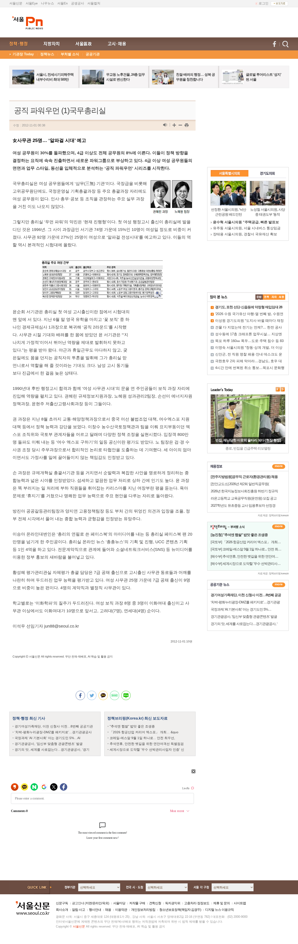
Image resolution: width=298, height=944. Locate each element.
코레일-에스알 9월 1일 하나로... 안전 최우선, (142, 738)
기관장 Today (23, 54)
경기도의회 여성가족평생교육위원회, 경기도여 (249, 228)
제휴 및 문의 (221, 903)
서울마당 (119, 903)
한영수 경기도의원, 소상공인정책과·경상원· (247, 222)
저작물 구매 (137, 903)
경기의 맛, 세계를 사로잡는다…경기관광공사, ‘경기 (52, 749)
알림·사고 (78, 909)
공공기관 (93, 54)
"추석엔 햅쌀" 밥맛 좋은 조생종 (132, 726)
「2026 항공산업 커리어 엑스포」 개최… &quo (144, 732)
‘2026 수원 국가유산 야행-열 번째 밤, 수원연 (249, 314)
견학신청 (155, 903)
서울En (62, 3)
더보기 (278, 466)
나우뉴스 (47, 3)
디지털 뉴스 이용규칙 (219, 909)
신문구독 (62, 903)
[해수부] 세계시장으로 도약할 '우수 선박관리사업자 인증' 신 (253, 564)
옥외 (105, 903)
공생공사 (77, 3)
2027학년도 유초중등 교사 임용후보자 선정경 (243, 505)
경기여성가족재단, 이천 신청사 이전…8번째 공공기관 (54, 726)
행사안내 (95, 909)
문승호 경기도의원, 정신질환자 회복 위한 (245, 234)
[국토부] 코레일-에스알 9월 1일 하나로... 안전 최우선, (248, 549)
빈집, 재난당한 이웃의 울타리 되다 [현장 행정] (248, 440)
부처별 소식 (70, 54)
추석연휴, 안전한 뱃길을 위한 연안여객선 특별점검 (147, 744)
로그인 (263, 3)
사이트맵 (240, 903)
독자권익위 (172, 903)
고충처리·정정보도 (196, 903)
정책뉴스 (47, 54)
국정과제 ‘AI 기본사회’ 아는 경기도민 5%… (241, 609)
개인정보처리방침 (143, 909)
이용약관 (121, 909)
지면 (89, 903)
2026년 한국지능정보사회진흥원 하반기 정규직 (244, 491)
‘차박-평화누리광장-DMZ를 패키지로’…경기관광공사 (53, 732)
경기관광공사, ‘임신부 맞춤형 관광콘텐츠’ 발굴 (49, 744)
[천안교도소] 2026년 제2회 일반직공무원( (240, 484)
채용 (108, 909)
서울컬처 (93, 3)
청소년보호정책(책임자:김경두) (180, 909)
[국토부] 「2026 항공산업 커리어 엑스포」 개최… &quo (249, 542)
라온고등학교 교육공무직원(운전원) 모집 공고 (244, 498)
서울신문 (15, 3)
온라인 (97, 903)
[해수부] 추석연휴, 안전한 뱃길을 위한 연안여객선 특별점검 (253, 556)
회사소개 (62, 909)
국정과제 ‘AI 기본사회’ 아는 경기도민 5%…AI (47, 738)
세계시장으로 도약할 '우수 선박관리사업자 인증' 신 (147, 749)
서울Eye (32, 3)
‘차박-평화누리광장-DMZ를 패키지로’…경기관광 (245, 602)
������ (278, 584)
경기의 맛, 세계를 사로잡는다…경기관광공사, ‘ (244, 624)
